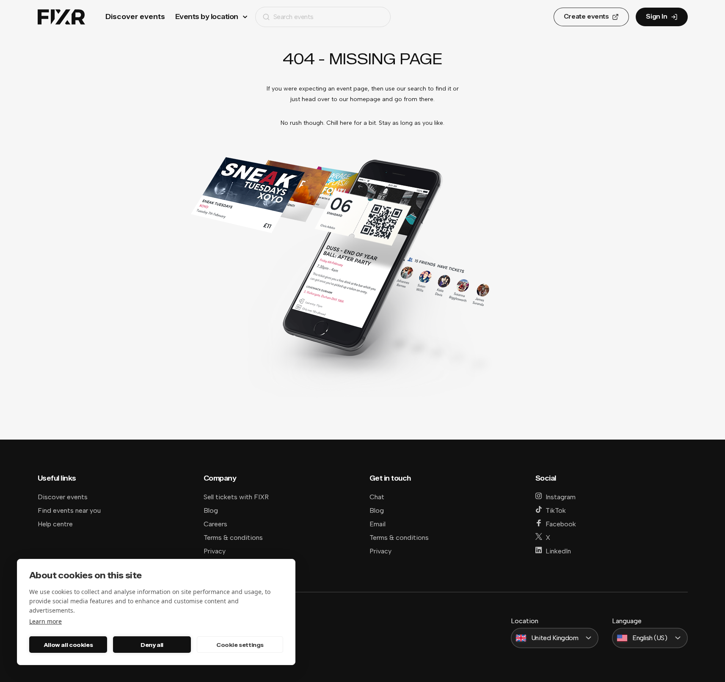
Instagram (561, 497)
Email (377, 524)
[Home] (61, 17)
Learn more (45, 621)
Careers (215, 524)
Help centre (55, 524)
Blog (211, 510)
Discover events (135, 17)
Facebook (561, 524)
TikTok (556, 510)
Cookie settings (240, 644)
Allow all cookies (68, 644)
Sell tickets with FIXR (236, 497)
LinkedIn (558, 551)
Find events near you (69, 510)
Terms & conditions (233, 538)
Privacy (215, 551)
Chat (376, 497)
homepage (365, 99)
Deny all (152, 644)
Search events (293, 17)
